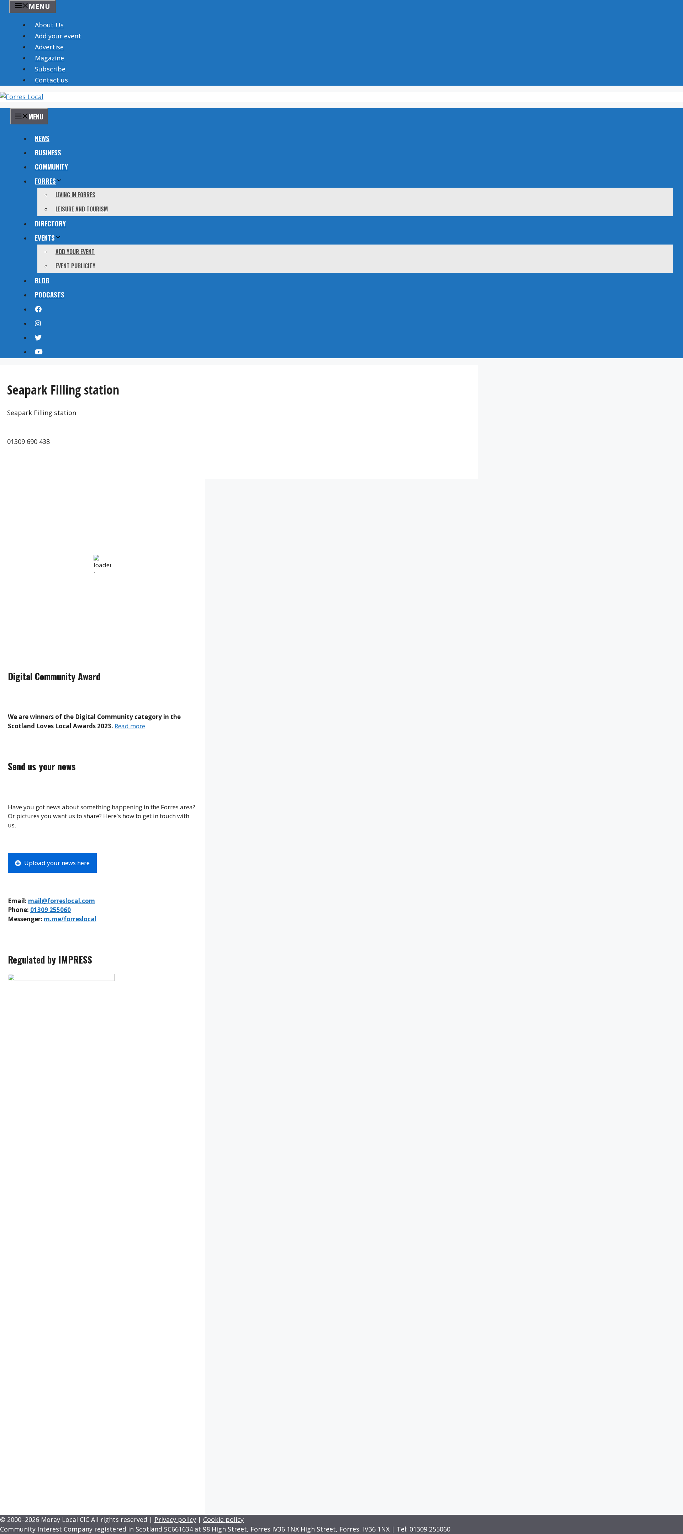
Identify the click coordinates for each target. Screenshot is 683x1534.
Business (48, 152)
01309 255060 (50, 910)
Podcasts (49, 294)
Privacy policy (175, 1519)
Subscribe (50, 69)
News (42, 138)
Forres (45, 181)
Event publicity (75, 266)
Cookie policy (223, 1519)
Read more (130, 726)
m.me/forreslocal (70, 919)
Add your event (58, 36)
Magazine (49, 58)
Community (51, 166)
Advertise (49, 47)
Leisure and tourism (81, 209)
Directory (50, 223)
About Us (49, 25)
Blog (42, 280)
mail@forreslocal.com (61, 901)
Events (45, 237)
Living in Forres (75, 195)
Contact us (51, 80)
